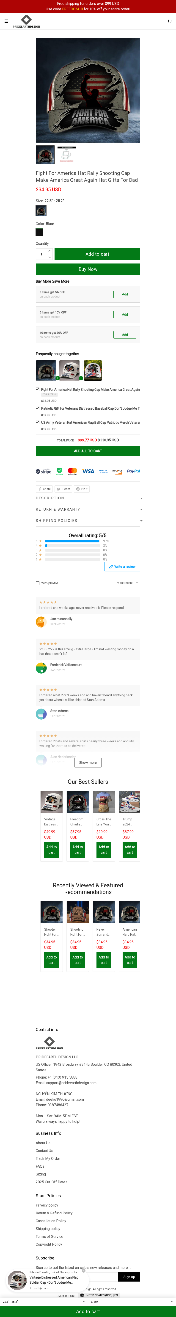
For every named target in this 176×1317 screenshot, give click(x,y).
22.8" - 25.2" (54, 201)
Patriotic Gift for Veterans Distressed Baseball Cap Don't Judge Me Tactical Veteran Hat (104, 408)
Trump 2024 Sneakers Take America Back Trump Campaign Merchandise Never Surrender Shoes (130, 822)
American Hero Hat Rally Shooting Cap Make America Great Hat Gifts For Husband (130, 933)
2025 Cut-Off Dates (51, 1182)
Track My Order (48, 1158)
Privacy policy (47, 1205)
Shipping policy (48, 1229)
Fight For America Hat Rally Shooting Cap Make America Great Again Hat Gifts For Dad (103, 389)
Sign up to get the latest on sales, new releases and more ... (83, 1267)
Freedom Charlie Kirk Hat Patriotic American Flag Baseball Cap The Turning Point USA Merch (77, 822)
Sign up (129, 1277)
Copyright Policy (49, 1244)
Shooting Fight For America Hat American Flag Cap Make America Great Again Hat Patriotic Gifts (77, 933)
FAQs (40, 1166)
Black (50, 224)
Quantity (42, 243)
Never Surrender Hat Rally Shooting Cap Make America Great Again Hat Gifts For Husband (103, 933)
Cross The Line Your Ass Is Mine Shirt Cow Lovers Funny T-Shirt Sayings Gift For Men (103, 822)
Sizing (41, 1174)
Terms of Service (49, 1236)
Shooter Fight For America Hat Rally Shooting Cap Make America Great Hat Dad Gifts (51, 933)
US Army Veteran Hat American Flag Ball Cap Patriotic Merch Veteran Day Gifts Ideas (102, 422)
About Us (43, 1143)
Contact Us (44, 1151)
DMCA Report (66, 1296)
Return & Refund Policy (54, 1213)
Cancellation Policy (51, 1221)
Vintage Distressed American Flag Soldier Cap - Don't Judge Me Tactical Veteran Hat (51, 822)
